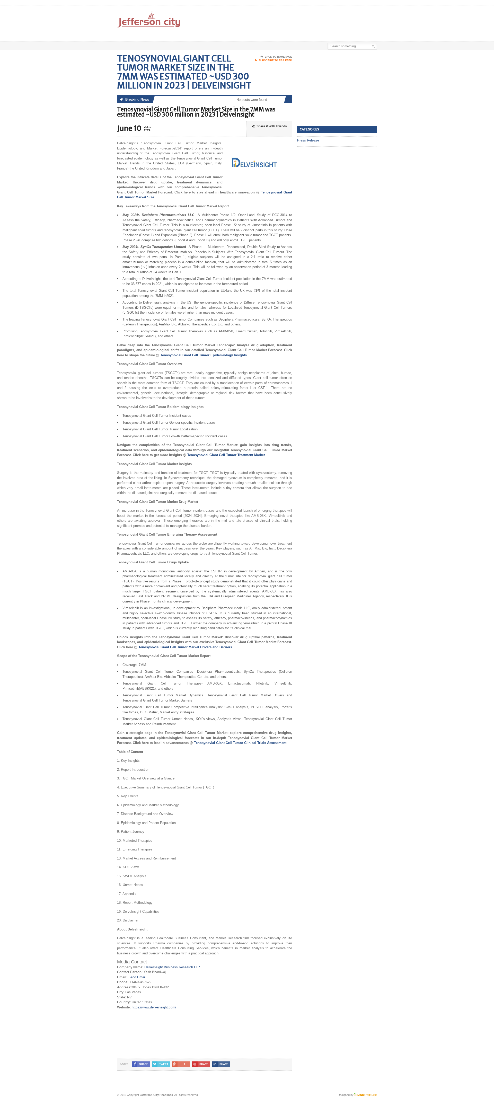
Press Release (308, 140)
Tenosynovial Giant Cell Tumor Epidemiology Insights (203, 355)
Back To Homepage (278, 56)
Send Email (137, 977)
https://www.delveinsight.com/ (154, 1007)
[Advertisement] (317, 18)
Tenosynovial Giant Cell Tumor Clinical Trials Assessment (240, 743)
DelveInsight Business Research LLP (172, 967)
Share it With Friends (272, 126)
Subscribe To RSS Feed (275, 60)
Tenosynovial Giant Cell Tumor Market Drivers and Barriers (185, 647)
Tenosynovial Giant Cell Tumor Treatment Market (226, 455)
